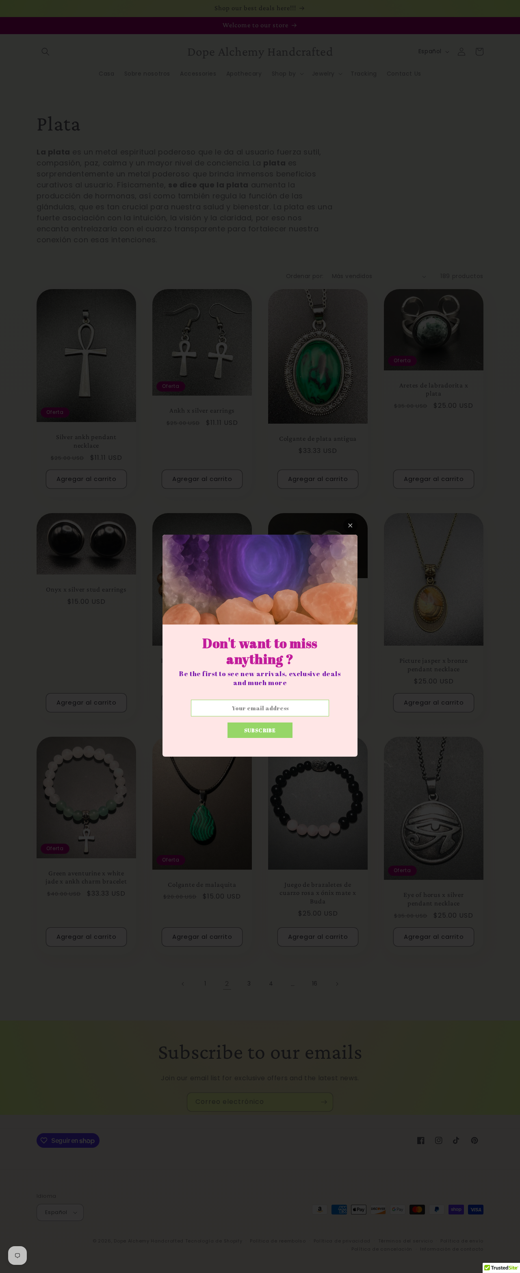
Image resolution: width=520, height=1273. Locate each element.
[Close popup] (350, 525)
